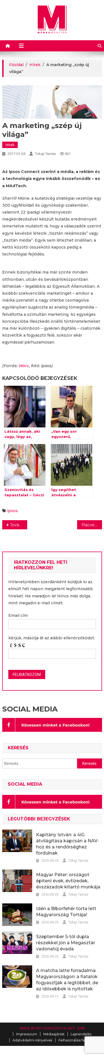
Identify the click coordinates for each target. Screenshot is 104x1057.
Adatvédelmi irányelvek (32, 1040)
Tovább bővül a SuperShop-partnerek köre (18, 524)
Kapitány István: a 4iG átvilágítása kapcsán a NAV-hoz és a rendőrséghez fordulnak (67, 844)
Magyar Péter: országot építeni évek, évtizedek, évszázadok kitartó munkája (68, 881)
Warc (24, 365)
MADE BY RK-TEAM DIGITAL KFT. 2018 (52, 1028)
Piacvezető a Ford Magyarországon (92, 524)
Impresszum (26, 1034)
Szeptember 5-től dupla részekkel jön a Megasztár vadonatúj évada (65, 942)
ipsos (12, 510)
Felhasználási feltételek (78, 1040)
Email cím (18, 615)
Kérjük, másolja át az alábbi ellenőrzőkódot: (51, 637)
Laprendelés (81, 1034)
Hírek (10, 145)
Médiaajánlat (54, 1034)
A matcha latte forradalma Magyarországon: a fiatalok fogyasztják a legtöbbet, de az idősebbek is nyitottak (67, 979)
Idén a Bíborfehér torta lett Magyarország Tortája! (66, 911)
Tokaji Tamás (45, 154)
